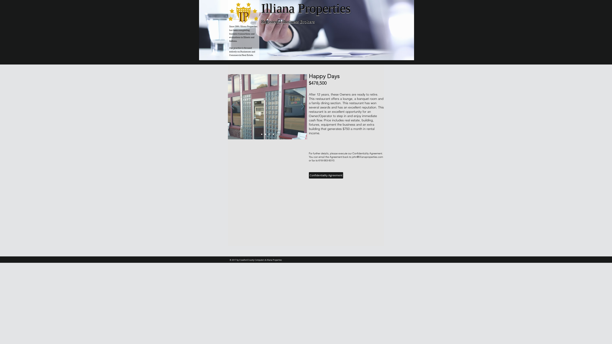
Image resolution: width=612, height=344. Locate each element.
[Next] (302, 107)
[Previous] (232, 107)
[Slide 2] (265, 134)
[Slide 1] (261, 134)
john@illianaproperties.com (367, 156)
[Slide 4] (273, 134)
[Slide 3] (269, 134)
